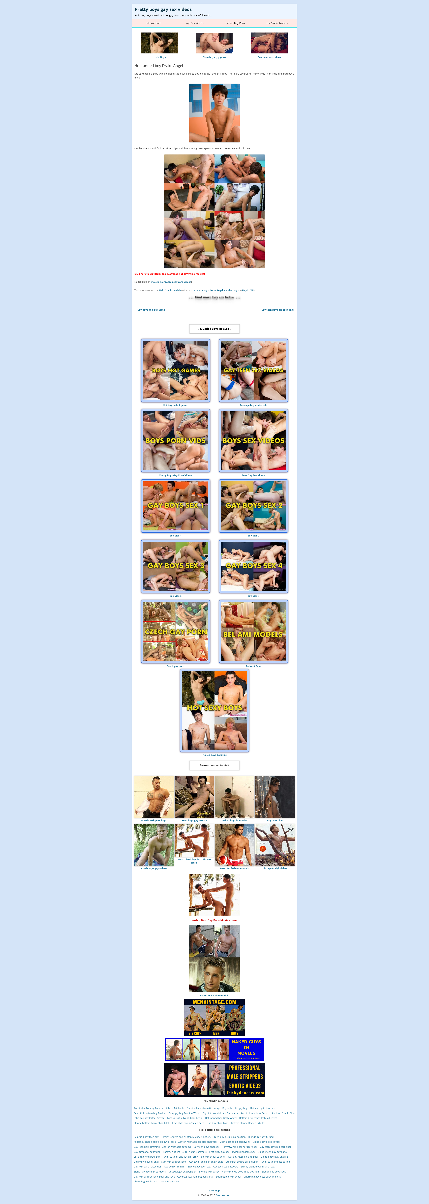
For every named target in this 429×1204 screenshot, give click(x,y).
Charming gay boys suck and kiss (262, 1176)
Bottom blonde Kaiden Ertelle (247, 1123)
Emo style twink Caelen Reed (188, 1123)
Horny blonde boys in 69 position (240, 1171)
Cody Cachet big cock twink (235, 1141)
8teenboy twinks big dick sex (242, 1161)
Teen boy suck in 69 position (230, 1136)
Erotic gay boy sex (219, 1151)
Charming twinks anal (146, 1181)
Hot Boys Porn (153, 23)
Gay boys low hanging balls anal (195, 1176)
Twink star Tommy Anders (148, 1108)
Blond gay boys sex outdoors (150, 1171)
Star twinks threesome (174, 1161)
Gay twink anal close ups (147, 1166)
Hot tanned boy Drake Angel (221, 1118)
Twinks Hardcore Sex (243, 1151)
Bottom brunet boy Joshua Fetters (258, 1118)
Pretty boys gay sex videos (163, 9)
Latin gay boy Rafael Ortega (149, 1118)
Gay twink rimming (174, 1166)
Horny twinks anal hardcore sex (239, 1146)
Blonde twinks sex (209, 1171)
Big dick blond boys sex (147, 1156)
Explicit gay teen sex (199, 1166)
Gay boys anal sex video (149, 309)
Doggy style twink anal (146, 1161)
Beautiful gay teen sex (146, 1136)
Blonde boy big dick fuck (266, 1141)
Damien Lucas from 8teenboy (203, 1108)
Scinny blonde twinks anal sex (257, 1166)
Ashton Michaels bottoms (176, 1146)
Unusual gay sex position (182, 1171)
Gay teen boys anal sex (206, 1146)
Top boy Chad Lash (217, 1123)
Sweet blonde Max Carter (254, 1113)
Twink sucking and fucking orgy (180, 1156)
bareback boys (200, 290)
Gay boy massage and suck (243, 1156)
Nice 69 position (170, 1181)
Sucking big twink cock (228, 1176)
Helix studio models (276, 23)
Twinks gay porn (235, 23)
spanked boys (231, 290)
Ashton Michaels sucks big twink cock (155, 1141)
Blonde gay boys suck (274, 1171)
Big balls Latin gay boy (234, 1108)
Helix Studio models (170, 290)
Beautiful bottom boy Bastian (150, 1113)
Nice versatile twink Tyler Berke (184, 1118)
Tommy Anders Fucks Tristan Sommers (185, 1151)
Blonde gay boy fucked (261, 1136)
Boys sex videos (194, 23)
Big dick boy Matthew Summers (220, 1113)
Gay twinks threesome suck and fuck (154, 1176)
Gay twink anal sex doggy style (206, 1161)
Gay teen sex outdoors (225, 1166)
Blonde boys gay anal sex (275, 1156)
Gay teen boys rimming (147, 1146)
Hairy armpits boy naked (264, 1108)
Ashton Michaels (175, 1108)
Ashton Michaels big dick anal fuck (197, 1141)
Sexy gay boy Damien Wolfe (184, 1113)
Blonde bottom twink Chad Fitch (152, 1123)
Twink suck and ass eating (275, 1161)
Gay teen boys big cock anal (279, 309)
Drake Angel (216, 290)
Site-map (214, 1190)
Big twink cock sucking (212, 1156)
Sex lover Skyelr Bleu (283, 1113)
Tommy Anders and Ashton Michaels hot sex (186, 1136)
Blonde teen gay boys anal (272, 1151)
